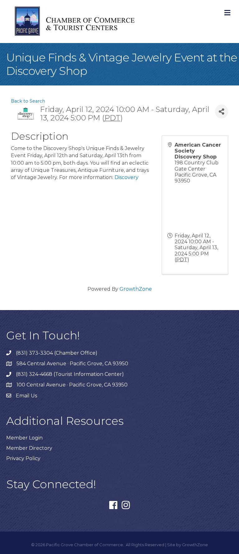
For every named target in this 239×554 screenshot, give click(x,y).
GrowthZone (136, 289)
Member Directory (29, 448)
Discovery (126, 177)
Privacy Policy (23, 458)
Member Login (24, 438)
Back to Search (28, 101)
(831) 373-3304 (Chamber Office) (56, 353)
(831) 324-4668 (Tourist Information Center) (70, 374)
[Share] (221, 111)
